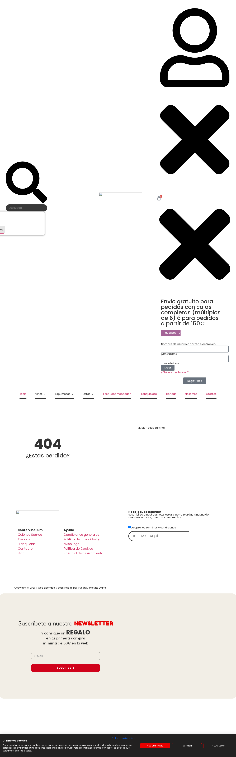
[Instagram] (49, 567)
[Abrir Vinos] (44, 394)
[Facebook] (22, 567)
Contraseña (169, 353)
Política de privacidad (123, 738)
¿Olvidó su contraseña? (175, 372)
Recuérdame (171, 363)
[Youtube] (101, 567)
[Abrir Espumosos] (72, 394)
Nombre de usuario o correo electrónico (188, 344)
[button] (194, 100)
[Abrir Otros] (92, 394)
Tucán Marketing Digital (92, 587)
